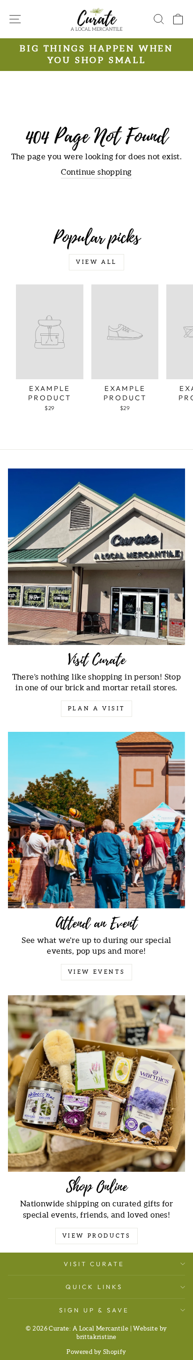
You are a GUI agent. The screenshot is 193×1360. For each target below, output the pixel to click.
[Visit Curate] (96, 556)
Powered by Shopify (96, 1352)
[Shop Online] (96, 1083)
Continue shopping (96, 172)
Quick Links (94, 1286)
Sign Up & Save (94, 1310)
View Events (97, 972)
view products (96, 1236)
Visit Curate (94, 1264)
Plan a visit (96, 708)
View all (96, 262)
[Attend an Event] (96, 820)
